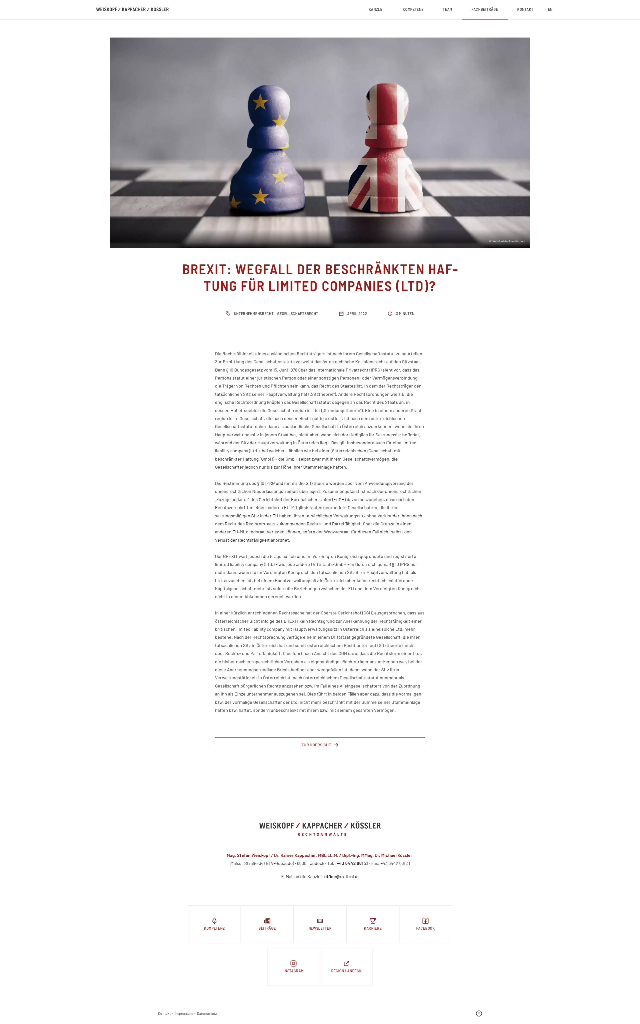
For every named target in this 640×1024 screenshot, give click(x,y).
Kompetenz (413, 9)
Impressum (184, 1013)
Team (447, 9)
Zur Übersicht (316, 744)
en (550, 9)
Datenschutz (207, 1013)
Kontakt (525, 9)
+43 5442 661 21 (352, 863)
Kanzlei (376, 9)
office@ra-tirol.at (341, 876)
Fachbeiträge (485, 9)
